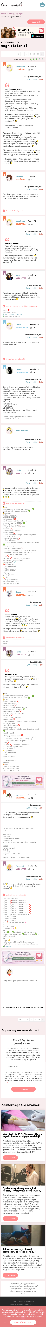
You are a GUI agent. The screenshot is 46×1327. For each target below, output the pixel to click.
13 (34, 54)
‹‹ (19, 53)
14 (38, 54)
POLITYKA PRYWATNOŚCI (26, 1301)
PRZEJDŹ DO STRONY (23, 1322)
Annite (18, 325)
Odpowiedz (36, 22)
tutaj (6, 1082)
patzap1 (19, 795)
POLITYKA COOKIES (16, 1305)
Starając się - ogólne (17, 13)
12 (30, 54)
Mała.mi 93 (20, 866)
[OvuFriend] (11, 6)
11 (26, 54)
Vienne (18, 369)
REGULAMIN (29, 1305)
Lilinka (18, 470)
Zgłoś (41, 79)
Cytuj (28, 79)
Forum (3, 13)
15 (41, 54)
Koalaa (18, 592)
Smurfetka (20, 66)
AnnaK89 (19, 176)
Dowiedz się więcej (34, 1316)
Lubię (35, 79)
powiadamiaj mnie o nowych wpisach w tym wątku (24, 1007)
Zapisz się (23, 1089)
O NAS (14, 1301)
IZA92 (18, 275)
